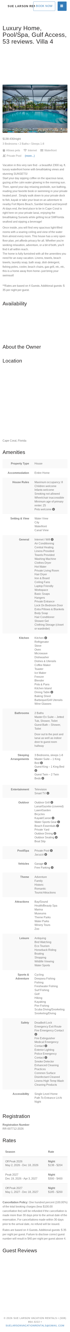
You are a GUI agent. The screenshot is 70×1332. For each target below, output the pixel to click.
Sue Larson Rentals (21, 6)
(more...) (30, 155)
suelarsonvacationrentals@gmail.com (35, 1325)
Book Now (44, 6)
